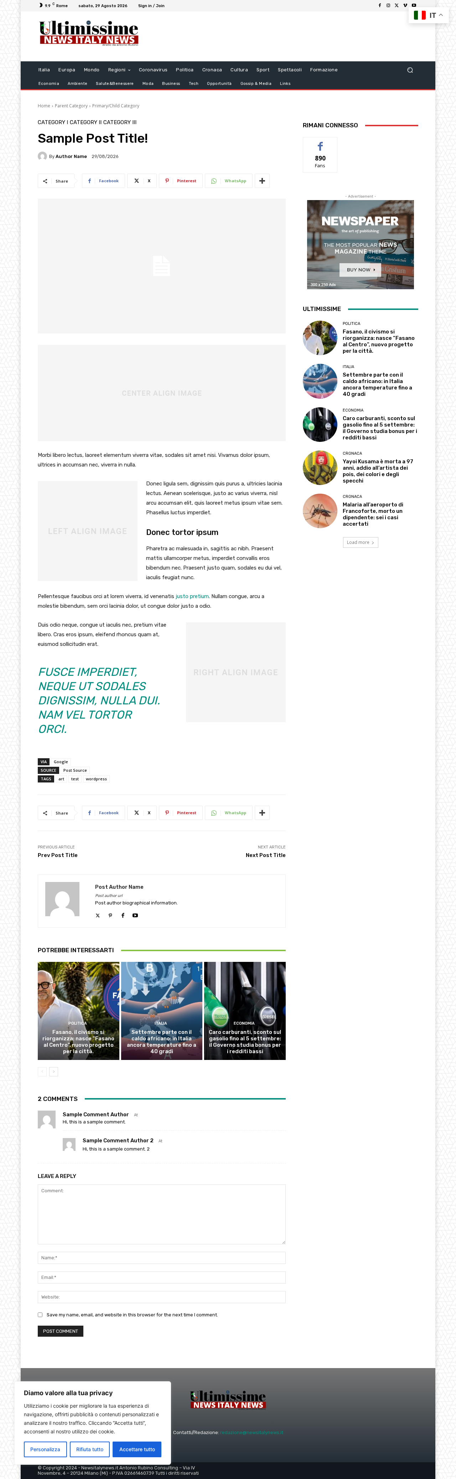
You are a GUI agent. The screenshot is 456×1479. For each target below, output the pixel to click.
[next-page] (53, 1071)
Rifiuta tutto (89, 1449)
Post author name (119, 887)
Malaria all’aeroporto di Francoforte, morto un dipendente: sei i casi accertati (373, 514)
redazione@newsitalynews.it (251, 1432)
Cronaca (352, 453)
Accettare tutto (137, 1449)
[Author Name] (43, 156)
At (136, 1115)
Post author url (109, 896)
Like (320, 142)
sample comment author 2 (118, 1140)
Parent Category (71, 106)
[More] (262, 181)
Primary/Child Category (115, 106)
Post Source (75, 770)
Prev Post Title (58, 855)
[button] (409, 70)
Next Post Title (266, 855)
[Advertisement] (286, 36)
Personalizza (45, 1449)
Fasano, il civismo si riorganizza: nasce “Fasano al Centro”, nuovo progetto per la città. (78, 1042)
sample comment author (96, 1114)
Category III (119, 122)
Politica (77, 1023)
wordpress (96, 778)
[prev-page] (42, 1071)
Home (44, 106)
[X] (397, 5)
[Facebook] (379, 5)
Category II (86, 122)
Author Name (71, 156)
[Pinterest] (110, 914)
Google (61, 761)
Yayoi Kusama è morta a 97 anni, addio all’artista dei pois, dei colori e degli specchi (378, 471)
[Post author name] (66, 901)
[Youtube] (414, 5)
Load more (358, 542)
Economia (244, 1023)
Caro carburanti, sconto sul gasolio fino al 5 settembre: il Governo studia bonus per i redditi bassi (245, 1042)
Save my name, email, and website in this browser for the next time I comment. (132, 1314)
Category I (53, 122)
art (61, 778)
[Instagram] (388, 5)
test (75, 778)
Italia (161, 1023)
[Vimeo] (405, 5)
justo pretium (192, 596)
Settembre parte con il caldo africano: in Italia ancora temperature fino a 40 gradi (161, 1042)
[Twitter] (97, 914)
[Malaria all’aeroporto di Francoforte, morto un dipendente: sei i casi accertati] (320, 511)
